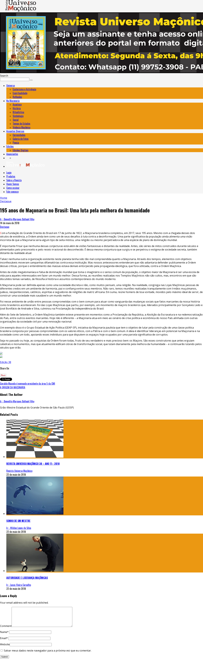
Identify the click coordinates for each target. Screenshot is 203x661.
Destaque (4, 227)
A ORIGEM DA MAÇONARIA (12, 387)
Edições (10, 146)
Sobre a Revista (14, 180)
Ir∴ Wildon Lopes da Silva (18, 528)
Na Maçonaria (13, 101)
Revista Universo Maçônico (19, 471)
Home (3, 198)
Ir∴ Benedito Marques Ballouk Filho (17, 219)
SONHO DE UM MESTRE (18, 521)
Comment (6, 626)
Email (4, 638)
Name (4, 632)
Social (16, 120)
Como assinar (13, 188)
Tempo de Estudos (21, 123)
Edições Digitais (20, 150)
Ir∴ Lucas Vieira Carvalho (18, 585)
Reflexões (17, 97)
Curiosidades (19, 135)
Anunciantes (12, 154)
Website (5, 644)
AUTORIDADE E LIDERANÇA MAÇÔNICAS (27, 578)
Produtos (10, 176)
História (17, 108)
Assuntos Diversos (15, 131)
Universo (10, 85)
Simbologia (18, 116)
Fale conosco (12, 192)
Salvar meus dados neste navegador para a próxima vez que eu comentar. (47, 650)
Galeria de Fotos (21, 139)
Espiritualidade (20, 93)
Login (8, 172)
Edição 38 (5, 362)
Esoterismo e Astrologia (24, 89)
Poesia (16, 143)
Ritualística (18, 112)
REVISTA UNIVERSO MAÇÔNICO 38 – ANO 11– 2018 (33, 464)
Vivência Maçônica (21, 127)
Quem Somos (12, 184)
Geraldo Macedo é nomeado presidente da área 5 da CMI (27, 383)
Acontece (17, 104)
